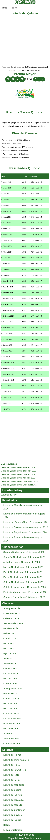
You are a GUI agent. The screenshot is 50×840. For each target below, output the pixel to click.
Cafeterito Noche (11, 713)
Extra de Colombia (12, 830)
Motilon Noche (10, 728)
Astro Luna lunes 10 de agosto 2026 (21, 562)
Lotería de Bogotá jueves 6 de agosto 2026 (25, 532)
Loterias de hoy (9, 494)
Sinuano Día (9, 663)
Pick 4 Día (8, 643)
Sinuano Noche (11, 738)
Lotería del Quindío (12, 795)
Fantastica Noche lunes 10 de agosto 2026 (25, 592)
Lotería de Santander (14, 810)
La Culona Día (10, 673)
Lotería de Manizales (13, 785)
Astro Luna (8, 733)
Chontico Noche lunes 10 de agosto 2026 (24, 597)
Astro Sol (7, 658)
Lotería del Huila (11, 765)
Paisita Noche (10, 693)
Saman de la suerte (13, 623)
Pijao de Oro (9, 653)
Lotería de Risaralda (13, 800)
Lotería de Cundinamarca (16, 760)
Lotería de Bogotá (12, 790)
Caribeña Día (10, 668)
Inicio (4, 8)
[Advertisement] (25, 40)
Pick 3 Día (8, 648)
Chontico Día (9, 638)
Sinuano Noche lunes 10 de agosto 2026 (23, 552)
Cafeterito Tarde (11, 618)
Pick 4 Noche (10, 703)
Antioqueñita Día (11, 608)
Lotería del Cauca (12, 820)
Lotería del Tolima (12, 755)
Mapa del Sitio (15, 838)
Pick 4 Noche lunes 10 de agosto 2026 (22, 577)
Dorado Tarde (10, 683)
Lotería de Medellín (13, 805)
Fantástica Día (10, 628)
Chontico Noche (11, 698)
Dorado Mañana (11, 613)
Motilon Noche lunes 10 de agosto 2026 (23, 567)
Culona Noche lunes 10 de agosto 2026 (23, 582)
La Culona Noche (12, 718)
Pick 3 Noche (10, 708)
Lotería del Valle (11, 775)
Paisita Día (8, 633)
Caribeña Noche (11, 743)
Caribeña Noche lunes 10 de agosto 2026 (24, 557)
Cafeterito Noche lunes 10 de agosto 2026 (24, 587)
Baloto (14, 8)
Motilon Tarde (10, 678)
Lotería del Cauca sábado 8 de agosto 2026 (25, 522)
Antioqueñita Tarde (12, 688)
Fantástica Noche (12, 723)
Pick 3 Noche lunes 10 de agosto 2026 (22, 572)
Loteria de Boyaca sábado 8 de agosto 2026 (25, 527)
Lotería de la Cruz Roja (14, 770)
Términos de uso (33, 838)
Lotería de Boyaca (12, 815)
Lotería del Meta (11, 780)
